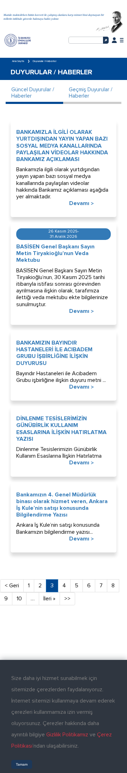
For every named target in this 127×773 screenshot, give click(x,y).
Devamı (81, 203)
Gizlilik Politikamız (67, 734)
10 (19, 598)
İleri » (49, 598)
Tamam (22, 764)
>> (67, 598)
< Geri (12, 585)
